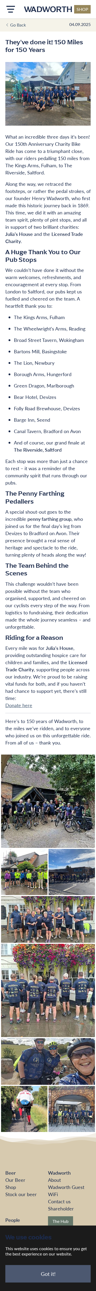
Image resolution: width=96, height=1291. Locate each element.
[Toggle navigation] (10, 9)
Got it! (48, 1273)
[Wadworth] (48, 9)
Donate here (18, 705)
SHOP (82, 9)
